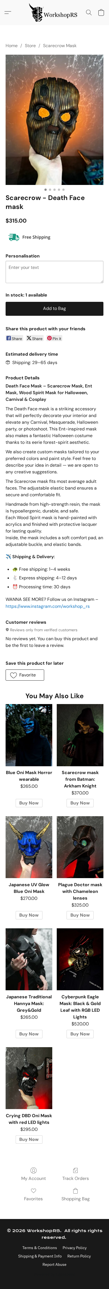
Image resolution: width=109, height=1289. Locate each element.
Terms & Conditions (39, 1247)
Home (12, 46)
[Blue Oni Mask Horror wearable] (29, 735)
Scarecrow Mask (60, 46)
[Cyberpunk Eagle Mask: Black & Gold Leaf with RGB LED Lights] (80, 959)
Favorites (33, 1199)
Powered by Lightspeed (54, 1274)
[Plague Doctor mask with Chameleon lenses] (80, 847)
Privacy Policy (75, 1247)
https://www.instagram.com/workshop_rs (48, 606)
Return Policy (79, 1256)
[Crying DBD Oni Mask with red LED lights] (29, 1078)
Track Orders (75, 1178)
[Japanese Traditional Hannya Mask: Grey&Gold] (29, 959)
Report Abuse (54, 1264)
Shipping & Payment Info (40, 1256)
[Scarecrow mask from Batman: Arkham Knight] (80, 735)
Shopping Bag (75, 1199)
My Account (33, 1178)
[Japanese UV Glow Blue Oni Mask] (29, 847)
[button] (54, 12)
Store (30, 46)
